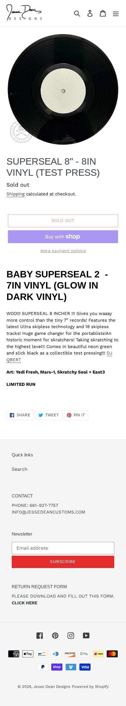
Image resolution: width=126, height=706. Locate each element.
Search (20, 469)
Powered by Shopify (90, 686)
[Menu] (115, 13)
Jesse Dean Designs (51, 686)
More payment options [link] (63, 250)
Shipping (15, 194)
